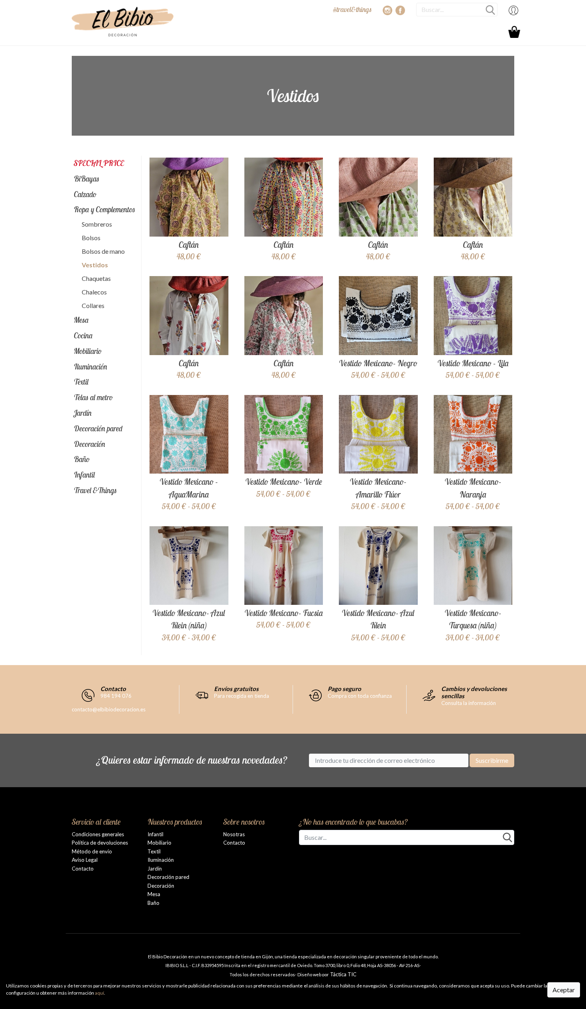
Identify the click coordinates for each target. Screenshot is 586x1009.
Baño (82, 459)
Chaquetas (96, 278)
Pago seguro (344, 688)
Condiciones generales (98, 834)
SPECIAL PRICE (99, 163)
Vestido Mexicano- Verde (283, 481)
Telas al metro (93, 397)
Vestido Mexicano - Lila (473, 363)
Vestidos (95, 265)
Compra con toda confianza (360, 696)
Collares (93, 305)
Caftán (189, 244)
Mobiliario (88, 351)
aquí (99, 993)
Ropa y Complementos (104, 209)
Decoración (89, 444)
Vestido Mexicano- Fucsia (283, 613)
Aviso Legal (85, 860)
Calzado (85, 194)
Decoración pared (98, 428)
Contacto (113, 688)
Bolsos (91, 237)
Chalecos (94, 292)
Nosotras (234, 834)
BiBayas (86, 179)
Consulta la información (468, 703)
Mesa (81, 320)
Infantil (84, 475)
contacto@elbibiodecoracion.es (109, 709)
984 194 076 (116, 696)
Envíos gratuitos (236, 688)
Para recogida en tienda (241, 696)
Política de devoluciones (100, 842)
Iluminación (90, 366)
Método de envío (92, 851)
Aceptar (564, 989)
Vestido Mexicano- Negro (378, 363)
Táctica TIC (342, 974)
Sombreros (97, 224)
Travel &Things (95, 490)
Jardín (83, 413)
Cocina (83, 335)
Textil (81, 382)
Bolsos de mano (103, 251)
